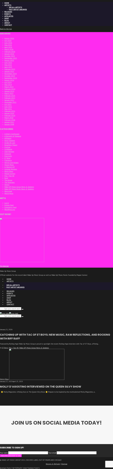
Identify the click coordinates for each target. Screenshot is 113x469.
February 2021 (9, 111)
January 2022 (9, 100)
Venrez (6, 185)
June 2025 (8, 63)
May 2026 (8, 45)
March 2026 (8, 49)
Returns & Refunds (53, 464)
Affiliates (7, 138)
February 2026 (9, 51)
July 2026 (7, 40)
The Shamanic (9, 182)
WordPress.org (9, 209)
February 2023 (9, 96)
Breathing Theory (10, 145)
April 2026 (8, 47)
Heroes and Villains (11, 162)
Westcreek (8, 191)
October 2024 (9, 76)
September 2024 (10, 78)
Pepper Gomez (9, 173)
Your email (52, 453)
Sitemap (64, 464)
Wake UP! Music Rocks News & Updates (19, 189)
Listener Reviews (10, 169)
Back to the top (6, 29)
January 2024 (9, 91)
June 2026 (8, 43)
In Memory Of (9, 167)
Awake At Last (9, 143)
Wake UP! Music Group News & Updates (19, 187)
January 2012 (9, 122)
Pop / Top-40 (9, 176)
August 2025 (9, 60)
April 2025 (8, 67)
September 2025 (10, 58)
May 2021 (8, 109)
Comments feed (10, 207)
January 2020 (9, 113)
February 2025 (9, 69)
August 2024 (9, 80)
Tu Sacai (4, 266)
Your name (4, 453)
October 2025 (9, 56)
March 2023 (8, 93)
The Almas (8, 180)
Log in (6, 203)
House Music (9, 165)
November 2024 (10, 74)
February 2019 (9, 115)
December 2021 (10, 102)
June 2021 (8, 107)
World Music (8, 193)
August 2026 (9, 38)
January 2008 (9, 124)
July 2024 (7, 82)
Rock (6, 178)
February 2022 (9, 98)
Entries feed (8, 205)
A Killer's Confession (11, 134)
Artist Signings (9, 140)
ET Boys (7, 158)
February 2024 (9, 89)
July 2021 (7, 104)
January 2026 (9, 54)
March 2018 (8, 118)
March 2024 (8, 87)
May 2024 (8, 85)
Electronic (8, 156)
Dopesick (7, 154)
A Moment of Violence (12, 136)
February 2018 (9, 120)
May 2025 (8, 65)
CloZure (7, 147)
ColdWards (8, 149)
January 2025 (9, 71)
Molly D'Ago (8, 171)
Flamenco (8, 160)
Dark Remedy (9, 151)
